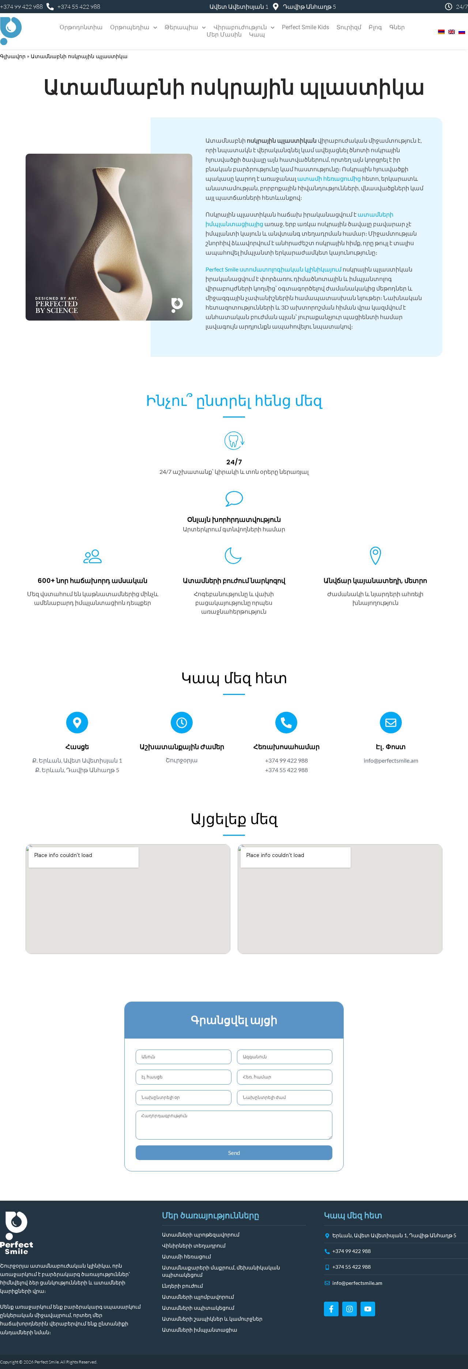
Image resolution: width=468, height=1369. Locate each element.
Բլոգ (375, 27)
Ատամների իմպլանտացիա (199, 1330)
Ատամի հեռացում (186, 1256)
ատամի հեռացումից (329, 178)
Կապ (257, 34)
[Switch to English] (450, 31)
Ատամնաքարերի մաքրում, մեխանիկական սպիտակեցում (221, 1271)
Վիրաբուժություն (240, 27)
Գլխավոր (13, 56)
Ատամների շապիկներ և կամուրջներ (212, 1319)
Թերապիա (181, 27)
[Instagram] (349, 1309)
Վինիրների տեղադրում (194, 1245)
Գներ (397, 27)
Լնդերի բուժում (182, 1286)
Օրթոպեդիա (130, 27)
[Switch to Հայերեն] (439, 31)
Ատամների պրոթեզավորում (200, 1234)
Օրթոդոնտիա (81, 27)
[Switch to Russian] (460, 31)
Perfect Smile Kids (305, 27)
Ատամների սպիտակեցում (198, 1308)
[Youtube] (368, 1309)
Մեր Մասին (224, 34)
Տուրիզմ (348, 27)
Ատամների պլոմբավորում (198, 1297)
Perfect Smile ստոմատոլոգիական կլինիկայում (273, 269)
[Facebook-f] (331, 1309)
